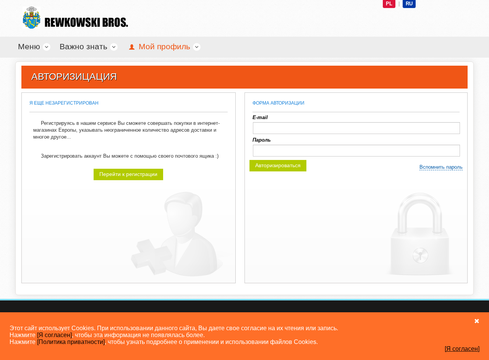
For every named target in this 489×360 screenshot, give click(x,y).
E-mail (260, 117)
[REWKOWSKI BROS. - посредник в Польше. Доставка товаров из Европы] (72, 17)
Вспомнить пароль (441, 167)
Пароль (262, 140)
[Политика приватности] (71, 342)
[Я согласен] (54, 335)
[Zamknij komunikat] (476, 321)
